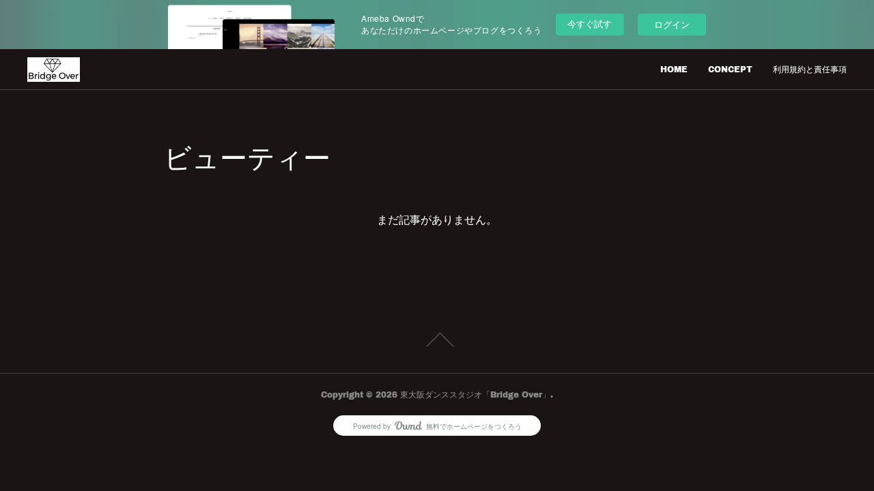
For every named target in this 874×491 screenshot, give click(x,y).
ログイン (672, 24)
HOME (674, 69)
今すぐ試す (589, 23)
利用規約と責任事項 (810, 69)
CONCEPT (730, 69)
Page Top (437, 339)
